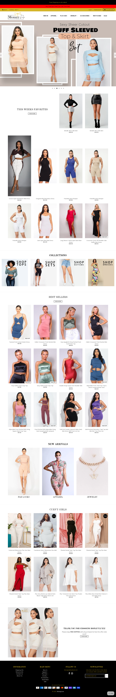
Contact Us (19, 674)
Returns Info (19, 672)
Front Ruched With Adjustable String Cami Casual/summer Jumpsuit (45, 430)
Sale (45, 681)
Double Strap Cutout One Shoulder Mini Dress (70, 386)
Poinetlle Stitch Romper (71, 198)
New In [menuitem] (45, 16)
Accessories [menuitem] (84, 16)
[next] (115, 55)
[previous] (1, 55)
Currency (11, 9)
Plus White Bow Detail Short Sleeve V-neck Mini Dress (96, 594)
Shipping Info (19, 670)
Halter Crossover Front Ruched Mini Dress (45, 343)
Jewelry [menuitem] (73, 16)
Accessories (44, 677)
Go (106, 675)
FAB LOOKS (24, 497)
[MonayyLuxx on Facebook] (69, 673)
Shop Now (84, 636)
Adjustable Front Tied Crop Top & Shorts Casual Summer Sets (96, 386)
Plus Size (44, 674)
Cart (109, 9)
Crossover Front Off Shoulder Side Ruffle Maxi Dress (97, 241)
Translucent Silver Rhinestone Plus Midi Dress (45, 551)
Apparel (58, 497)
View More (32, 113)
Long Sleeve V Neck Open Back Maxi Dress (70, 241)
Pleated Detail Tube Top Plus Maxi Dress (71, 551)
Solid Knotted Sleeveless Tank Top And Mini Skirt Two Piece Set (96, 430)
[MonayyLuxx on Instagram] (72, 673)
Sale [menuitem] (105, 16)
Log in (90, 9)
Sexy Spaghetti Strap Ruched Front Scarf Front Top (71, 343)
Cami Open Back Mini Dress (45, 240)
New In (45, 670)
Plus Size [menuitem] (63, 16)
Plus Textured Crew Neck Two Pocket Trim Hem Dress (71, 594)
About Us (19, 676)
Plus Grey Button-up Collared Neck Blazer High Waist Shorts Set (45, 594)
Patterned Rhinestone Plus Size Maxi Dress (19, 551)
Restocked (45, 679)
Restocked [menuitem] (97, 16)
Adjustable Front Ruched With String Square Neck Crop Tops (19, 430)
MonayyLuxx (60, 691)
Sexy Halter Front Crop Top (19, 385)
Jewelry (92, 497)
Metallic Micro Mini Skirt (71, 131)
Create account (97, 9)
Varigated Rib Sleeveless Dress (45, 198)
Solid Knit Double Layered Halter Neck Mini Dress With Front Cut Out (71, 430)
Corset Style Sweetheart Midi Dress (19, 198)
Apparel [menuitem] (53, 16)
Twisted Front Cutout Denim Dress (19, 342)
